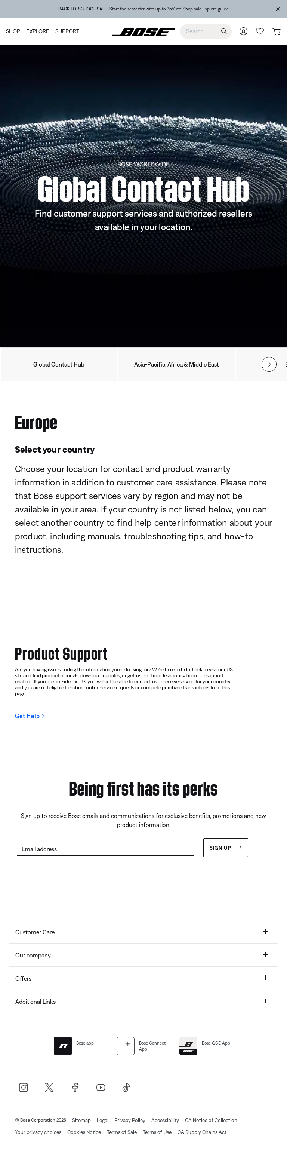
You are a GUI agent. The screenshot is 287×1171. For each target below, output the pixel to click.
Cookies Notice (84, 1132)
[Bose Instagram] (23, 1087)
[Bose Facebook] (75, 1087)
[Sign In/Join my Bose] (244, 31)
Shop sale (192, 9)
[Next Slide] (269, 364)
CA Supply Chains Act (202, 1132)
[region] (143, 9)
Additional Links (35, 1001)
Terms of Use (157, 1132)
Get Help (27, 715)
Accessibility (165, 1120)
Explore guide (216, 9)
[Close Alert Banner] (278, 9)
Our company (33, 955)
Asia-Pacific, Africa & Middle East (176, 364)
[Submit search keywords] (224, 31)
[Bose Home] (143, 31)
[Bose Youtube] (100, 1087)
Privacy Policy (129, 1120)
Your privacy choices (38, 1132)
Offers (23, 978)
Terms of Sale (122, 1132)
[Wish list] (260, 31)
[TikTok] (126, 1087)
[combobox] (206, 31)
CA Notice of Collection (211, 1120)
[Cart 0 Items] (276, 32)
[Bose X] (49, 1087)
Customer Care (35, 932)
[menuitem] (14, 31)
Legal (102, 1120)
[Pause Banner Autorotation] (9, 9)
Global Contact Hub (58, 364)
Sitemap (81, 1120)
